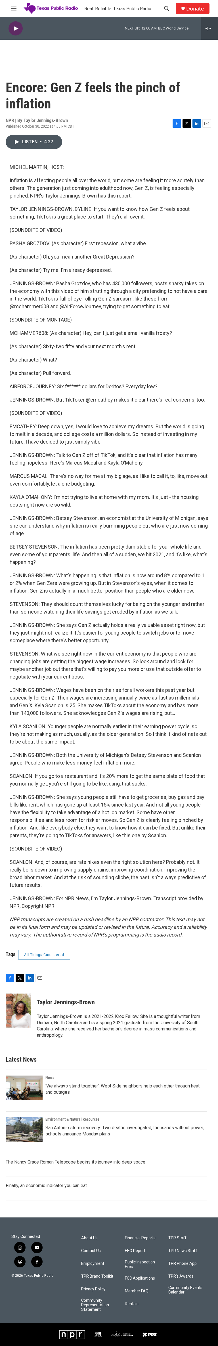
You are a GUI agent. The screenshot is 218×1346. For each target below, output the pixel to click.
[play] (15, 28)
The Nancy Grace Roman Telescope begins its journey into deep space (75, 1162)
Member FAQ (136, 1291)
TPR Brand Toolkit (97, 1276)
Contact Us (91, 1251)
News (49, 1077)
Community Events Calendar (185, 1290)
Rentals (132, 1304)
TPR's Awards (180, 1276)
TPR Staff (177, 1238)
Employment (92, 1263)
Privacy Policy (93, 1289)
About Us (89, 1238)
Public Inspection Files (140, 1264)
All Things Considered (44, 954)
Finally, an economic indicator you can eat (46, 1185)
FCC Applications (140, 1278)
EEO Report (135, 1251)
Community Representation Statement (95, 1305)
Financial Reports (140, 1238)
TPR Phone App (182, 1263)
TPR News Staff (182, 1251)
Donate (195, 9)
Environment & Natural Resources (72, 1119)
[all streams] (209, 28)
